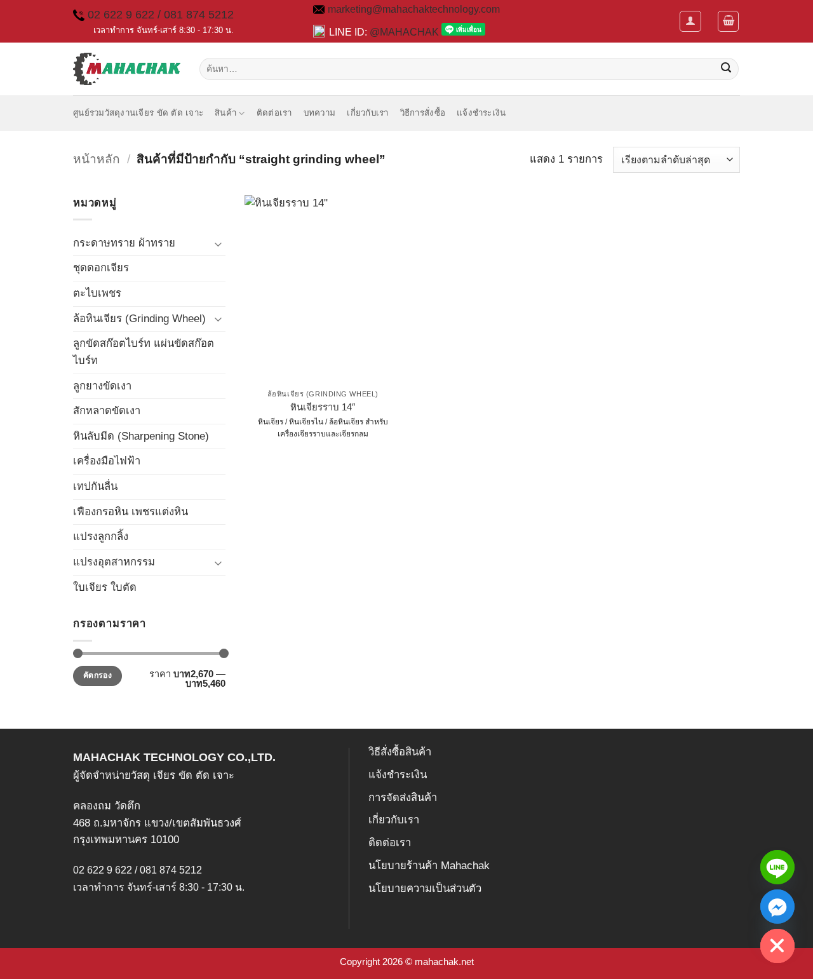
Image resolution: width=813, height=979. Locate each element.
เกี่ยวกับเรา (367, 113)
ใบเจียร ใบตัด (105, 587)
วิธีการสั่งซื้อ (422, 113)
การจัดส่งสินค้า (402, 798)
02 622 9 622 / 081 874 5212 (161, 14)
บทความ (320, 113)
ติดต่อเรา (274, 113)
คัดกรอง (97, 675)
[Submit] (726, 69)
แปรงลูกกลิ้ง (100, 536)
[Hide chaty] (777, 946)
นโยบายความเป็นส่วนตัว (424, 888)
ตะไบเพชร (97, 293)
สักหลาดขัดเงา (106, 411)
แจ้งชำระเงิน (481, 113)
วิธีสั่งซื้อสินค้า (399, 752)
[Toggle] (217, 244)
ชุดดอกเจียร (101, 268)
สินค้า (225, 113)
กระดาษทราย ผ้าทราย (124, 243)
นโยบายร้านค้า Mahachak (429, 866)
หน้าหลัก (96, 159)
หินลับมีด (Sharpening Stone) (141, 436)
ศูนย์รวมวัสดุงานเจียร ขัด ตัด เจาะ (138, 113)
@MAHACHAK (404, 32)
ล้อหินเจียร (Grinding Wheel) (139, 319)
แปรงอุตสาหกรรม (114, 562)
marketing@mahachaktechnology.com (414, 9)
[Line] (777, 867)
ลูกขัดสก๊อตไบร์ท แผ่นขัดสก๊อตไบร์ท (143, 352)
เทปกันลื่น (95, 486)
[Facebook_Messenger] (777, 906)
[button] (690, 21)
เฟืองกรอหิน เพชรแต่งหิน (130, 512)
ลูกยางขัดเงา (102, 386)
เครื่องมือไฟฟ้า (106, 461)
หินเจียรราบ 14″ (322, 407)
